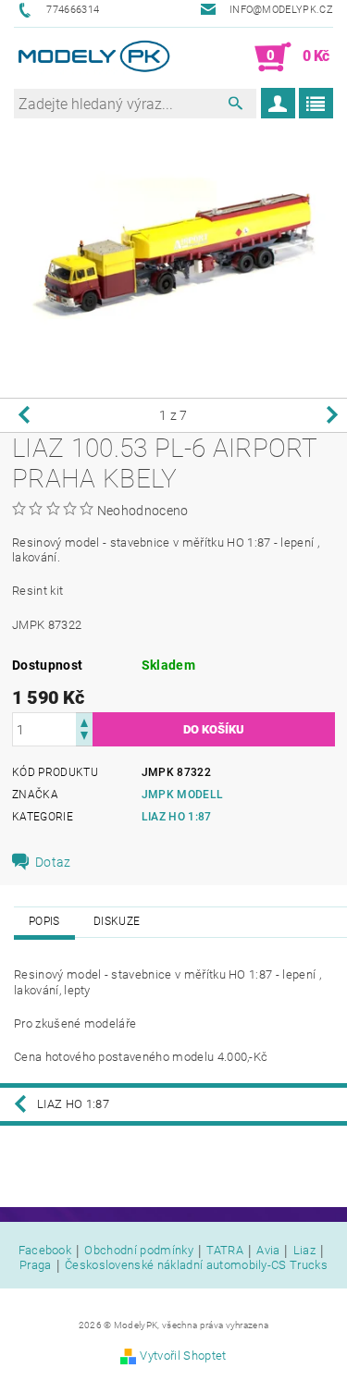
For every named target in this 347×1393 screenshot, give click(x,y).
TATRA (224, 1250)
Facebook (45, 1250)
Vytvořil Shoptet (183, 1355)
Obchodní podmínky (138, 1250)
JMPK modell (183, 794)
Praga (35, 1265)
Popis (44, 921)
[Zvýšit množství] (84, 721)
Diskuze (116, 921)
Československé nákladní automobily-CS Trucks (196, 1265)
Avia (267, 1250)
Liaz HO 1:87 (177, 816)
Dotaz (53, 862)
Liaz (304, 1250)
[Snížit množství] (84, 737)
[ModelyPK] (94, 57)
